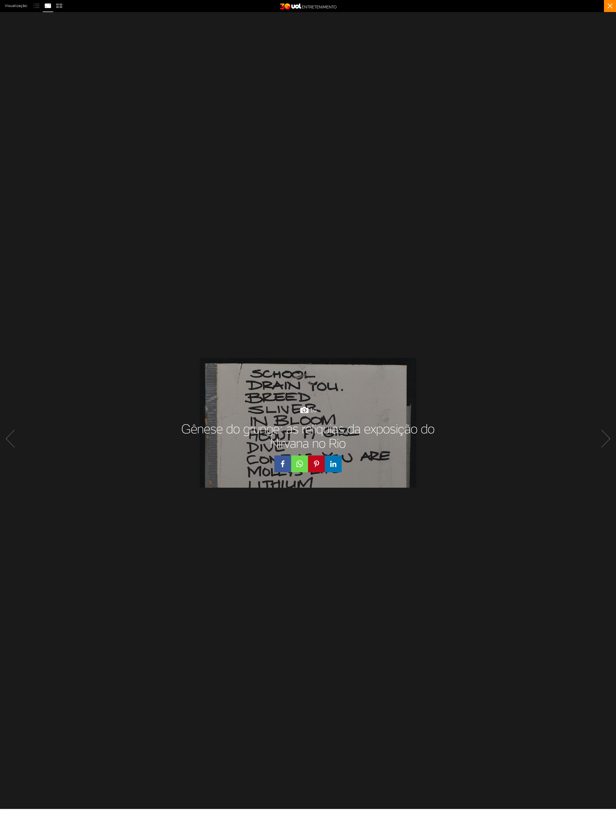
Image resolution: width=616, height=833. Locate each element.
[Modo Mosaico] (59, 5)
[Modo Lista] (37, 5)
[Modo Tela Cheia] (48, 5)
